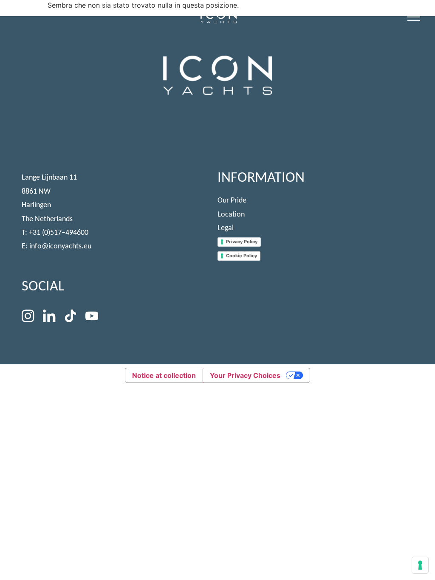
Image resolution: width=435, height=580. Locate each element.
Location (231, 215)
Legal (226, 228)
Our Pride (232, 201)
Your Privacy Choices (245, 375)
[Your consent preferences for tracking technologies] (420, 565)
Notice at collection (164, 375)
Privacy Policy (241, 242)
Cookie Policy (241, 256)
